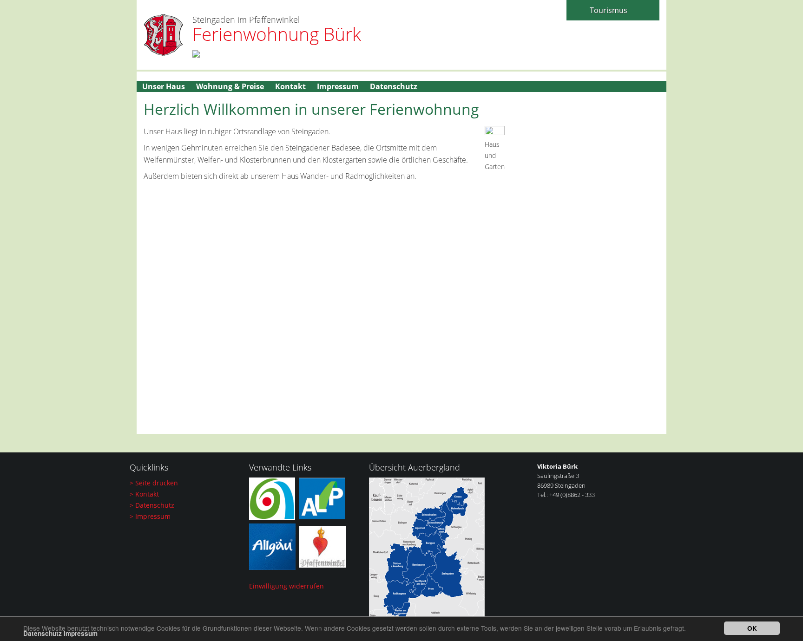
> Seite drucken (154, 482)
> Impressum (150, 516)
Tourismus (608, 10)
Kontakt (290, 86)
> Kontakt (144, 494)
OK (752, 628)
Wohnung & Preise (230, 86)
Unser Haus (163, 86)
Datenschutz (42, 633)
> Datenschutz (152, 505)
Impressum (81, 633)
